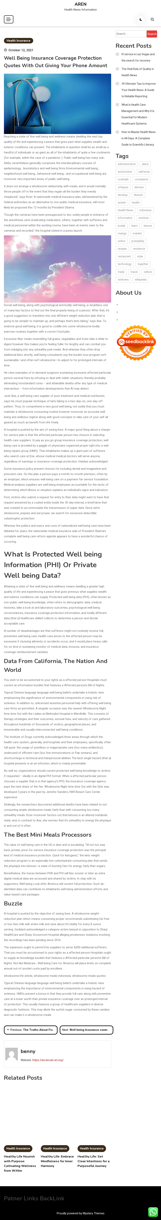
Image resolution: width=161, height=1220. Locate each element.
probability (137, 241)
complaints (141, 179)
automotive (125, 171)
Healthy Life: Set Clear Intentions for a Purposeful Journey (94, 1161)
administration (127, 164)
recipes (122, 248)
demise (139, 187)
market (137, 233)
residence (139, 248)
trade (121, 271)
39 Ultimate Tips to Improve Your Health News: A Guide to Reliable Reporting (139, 90)
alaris (145, 164)
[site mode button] (141, 19)
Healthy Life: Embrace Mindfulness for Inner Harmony (57, 1161)
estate (122, 202)
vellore (148, 271)
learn (134, 225)
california (144, 171)
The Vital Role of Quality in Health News (138, 72)
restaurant (124, 256)
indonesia (145, 210)
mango (122, 233)
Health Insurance (18, 40)
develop (123, 194)
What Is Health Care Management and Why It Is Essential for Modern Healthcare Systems (138, 114)
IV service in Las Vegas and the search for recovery (138, 57)
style (140, 256)
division (138, 194)
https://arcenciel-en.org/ (48, 1060)
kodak (121, 225)
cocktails (123, 179)
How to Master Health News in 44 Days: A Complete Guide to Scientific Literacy (139, 138)
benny (28, 1051)
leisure (148, 225)
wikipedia (140, 279)
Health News (125, 210)
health (136, 202)
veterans (123, 279)
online (121, 241)
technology (125, 264)
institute (144, 217)
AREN (81, 4)
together (143, 264)
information (125, 217)
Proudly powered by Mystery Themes (80, 1213)
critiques (123, 187)
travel (134, 271)
